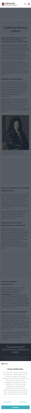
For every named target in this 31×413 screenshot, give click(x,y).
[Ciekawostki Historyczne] (10, 4)
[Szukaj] (25, 4)
